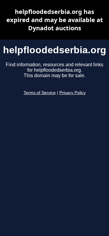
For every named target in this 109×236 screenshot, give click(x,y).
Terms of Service (40, 92)
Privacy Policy (72, 92)
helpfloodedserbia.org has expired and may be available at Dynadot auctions (54, 20)
